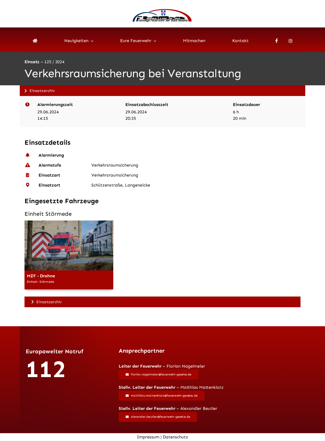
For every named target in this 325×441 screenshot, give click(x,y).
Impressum (148, 437)
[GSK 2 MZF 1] (69, 222)
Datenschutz (175, 437)
